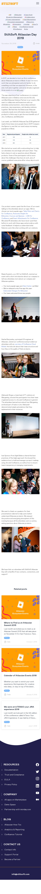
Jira (26, 29)
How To (35, 24)
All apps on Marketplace (15, 800)
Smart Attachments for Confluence (25, 218)
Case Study (28, 15)
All (10, 15)
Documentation (11, 770)
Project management (12, 19)
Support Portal (11, 855)
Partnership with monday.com (17, 810)
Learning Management (14, 17)
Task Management (29, 19)
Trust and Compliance (14, 775)
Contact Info (10, 850)
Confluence (17, 29)
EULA (7, 780)
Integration (17, 24)
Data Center (27, 286)
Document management (15, 22)
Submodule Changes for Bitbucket (15, 291)
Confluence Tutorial (26, 26)
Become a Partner (12, 859)
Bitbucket (17, 15)
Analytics (6, 24)
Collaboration (30, 17)
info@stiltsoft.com (20, 874)
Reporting (30, 22)
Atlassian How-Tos (12, 825)
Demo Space (10, 805)
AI (9, 26)
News (14, 26)
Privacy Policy (10, 785)
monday (26, 24)
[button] (3, 184)
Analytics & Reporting (14, 830)
